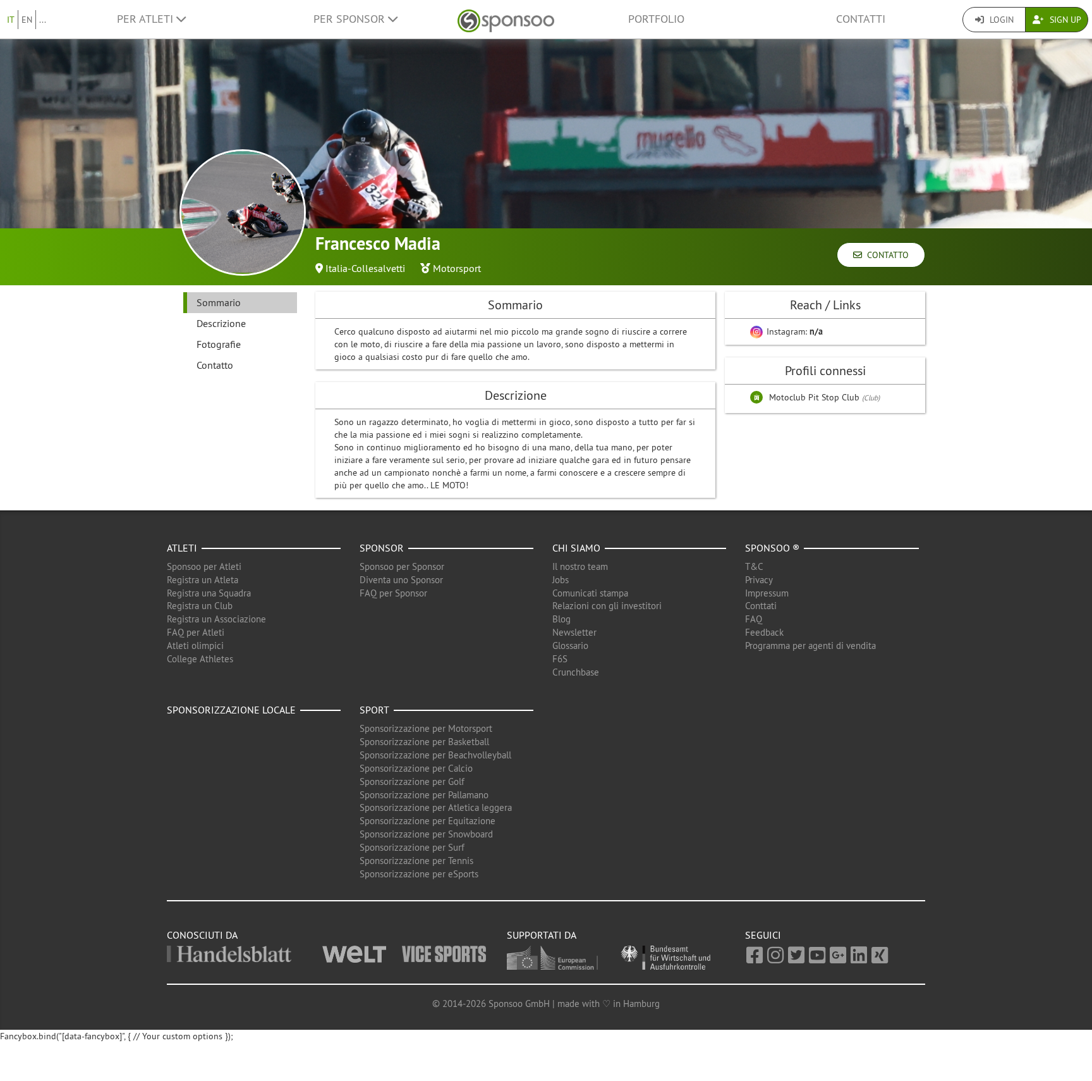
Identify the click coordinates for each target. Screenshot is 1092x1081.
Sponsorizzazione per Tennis (416, 861)
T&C (754, 566)
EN (26, 19)
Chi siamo (576, 547)
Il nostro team (580, 566)
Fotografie (219, 344)
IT (11, 19)
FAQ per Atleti (195, 632)
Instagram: (793, 331)
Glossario (570, 645)
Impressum (767, 593)
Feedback (764, 632)
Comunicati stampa (590, 593)
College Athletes (200, 659)
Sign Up (1064, 19)
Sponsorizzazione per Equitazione (427, 821)
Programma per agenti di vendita (810, 645)
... (42, 19)
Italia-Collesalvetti (365, 268)
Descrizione (221, 323)
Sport (374, 709)
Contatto (885, 255)
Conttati (761, 606)
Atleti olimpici (195, 645)
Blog (561, 619)
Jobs (560, 580)
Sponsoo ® (772, 547)
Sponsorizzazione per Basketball (424, 742)
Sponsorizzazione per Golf (412, 781)
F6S (559, 659)
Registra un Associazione (216, 619)
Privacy (759, 580)
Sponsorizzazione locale (231, 709)
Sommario (219, 302)
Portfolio (656, 19)
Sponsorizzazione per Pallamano (424, 795)
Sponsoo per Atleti (204, 566)
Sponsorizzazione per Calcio (416, 768)
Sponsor (382, 547)
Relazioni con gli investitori (607, 606)
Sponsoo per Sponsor (402, 566)
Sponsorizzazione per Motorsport (426, 728)
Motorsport (457, 268)
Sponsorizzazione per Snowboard (426, 834)
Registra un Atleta (202, 580)
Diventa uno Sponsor (401, 580)
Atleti (182, 547)
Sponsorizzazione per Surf (412, 847)
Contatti (860, 19)
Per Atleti (146, 19)
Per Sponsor (350, 19)
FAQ (753, 619)
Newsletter (574, 632)
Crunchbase (575, 672)
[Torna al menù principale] (506, 19)
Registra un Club (200, 606)
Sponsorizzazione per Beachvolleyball (435, 755)
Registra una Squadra (209, 593)
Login (1000, 19)
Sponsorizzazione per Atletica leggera (436, 807)
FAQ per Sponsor (393, 593)
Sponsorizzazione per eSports (419, 874)
